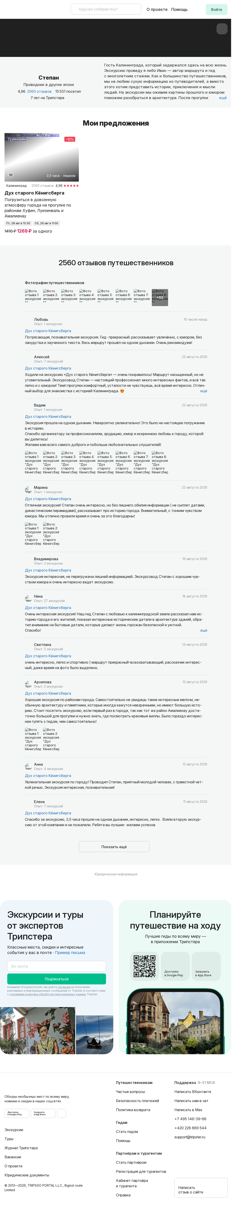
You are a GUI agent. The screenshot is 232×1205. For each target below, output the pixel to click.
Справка (123, 1195)
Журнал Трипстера (21, 1148)
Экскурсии (14, 1129)
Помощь (179, 9)
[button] (216, 9)
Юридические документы (27, 1175)
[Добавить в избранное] (11, 175)
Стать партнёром (131, 1162)
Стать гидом (127, 1131)
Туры (9, 1139)
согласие (64, 987)
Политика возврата (133, 1110)
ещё (203, 391)
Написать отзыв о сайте (190, 1189)
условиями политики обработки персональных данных (48, 994)
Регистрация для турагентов (141, 1171)
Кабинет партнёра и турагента (132, 1183)
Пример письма (70, 952)
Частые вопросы (130, 1091)
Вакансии (13, 1157)
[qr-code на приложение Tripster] (61, 1113)
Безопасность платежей (137, 1100)
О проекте (157, 9)
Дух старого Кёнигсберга (48, 331)
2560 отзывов (39, 91)
